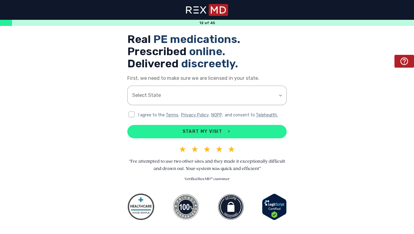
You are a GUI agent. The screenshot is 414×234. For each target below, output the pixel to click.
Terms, (172, 115)
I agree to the (152, 115)
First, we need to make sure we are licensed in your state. (193, 78)
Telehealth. (267, 115)
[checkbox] (132, 114)
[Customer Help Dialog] (404, 61)
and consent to (240, 115)
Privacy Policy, (195, 115)
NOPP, (217, 115)
